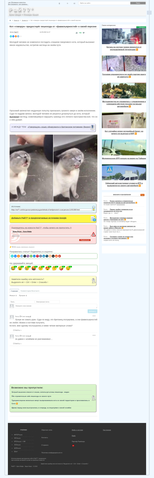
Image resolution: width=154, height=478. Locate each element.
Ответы (17, 330)
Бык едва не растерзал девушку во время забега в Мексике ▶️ (120, 227)
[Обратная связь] (74, 3)
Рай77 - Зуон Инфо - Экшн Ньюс (21, 466)
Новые (12, 295)
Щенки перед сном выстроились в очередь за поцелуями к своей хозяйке (41, 408)
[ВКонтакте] (13, 36)
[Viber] (28, 256)
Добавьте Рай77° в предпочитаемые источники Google (38, 218)
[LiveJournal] (47, 256)
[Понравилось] (77, 32)
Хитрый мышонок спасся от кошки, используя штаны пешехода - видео (40, 392)
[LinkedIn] (43, 256)
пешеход (31, 247)
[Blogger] (50, 256)
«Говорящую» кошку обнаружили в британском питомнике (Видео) (59, 127)
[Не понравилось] (84, 32)
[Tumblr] (40, 256)
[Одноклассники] (16, 36)
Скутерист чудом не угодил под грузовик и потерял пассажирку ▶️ (118, 237)
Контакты (44, 437)
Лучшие (22, 295)
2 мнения (14, 291)
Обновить (142, 27)
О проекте (44, 445)
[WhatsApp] (31, 256)
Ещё (142, 195)
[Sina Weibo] (59, 256)
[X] (24, 256)
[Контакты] (67, 3)
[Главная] (10, 20)
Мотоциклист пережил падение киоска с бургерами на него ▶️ (118, 218)
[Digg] (53, 256)
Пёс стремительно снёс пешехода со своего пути (31, 396)
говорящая (24, 247)
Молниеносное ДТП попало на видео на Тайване (124, 158)
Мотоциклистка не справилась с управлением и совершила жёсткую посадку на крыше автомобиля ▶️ (124, 104)
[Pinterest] (37, 256)
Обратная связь (46, 430)
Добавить (92, 311)
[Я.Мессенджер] (11, 36)
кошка (18, 247)
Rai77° (16, 32)
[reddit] (56, 256)
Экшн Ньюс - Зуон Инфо (22, 231)
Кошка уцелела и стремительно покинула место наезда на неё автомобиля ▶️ (120, 202)
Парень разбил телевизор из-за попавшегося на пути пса (118, 210)
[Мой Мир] (34, 256)
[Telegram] (18, 36)
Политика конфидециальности (51, 453)
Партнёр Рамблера (78, 441)
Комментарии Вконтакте (30, 291)
